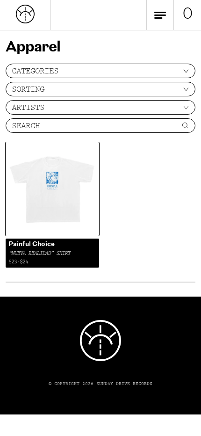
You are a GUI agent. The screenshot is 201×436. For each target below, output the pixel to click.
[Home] (25, 21)
